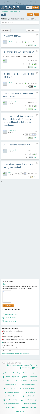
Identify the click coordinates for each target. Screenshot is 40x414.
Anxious (16, 376)
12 (30, 173)
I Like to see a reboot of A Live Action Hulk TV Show (18, 95)
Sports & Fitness (11, 407)
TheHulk (10, 41)
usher (9, 172)
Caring (7, 380)
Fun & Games (10, 388)
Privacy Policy (26, 368)
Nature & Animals (30, 403)
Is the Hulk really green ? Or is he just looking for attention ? (18, 165)
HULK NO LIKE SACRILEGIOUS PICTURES (17, 56)
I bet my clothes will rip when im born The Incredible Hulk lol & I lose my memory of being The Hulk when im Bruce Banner (18, 120)
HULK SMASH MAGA (12, 36)
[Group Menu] (36, 14)
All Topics (21, 411)
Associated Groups (11, 314)
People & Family (11, 384)
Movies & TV (17, 11)
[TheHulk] (5, 42)
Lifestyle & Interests (12, 392)
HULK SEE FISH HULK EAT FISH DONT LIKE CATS (19, 75)
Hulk (3, 14)
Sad (15, 380)
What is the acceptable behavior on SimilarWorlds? (16, 353)
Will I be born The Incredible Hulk (16, 145)
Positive (7, 373)
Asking (24, 380)
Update (34, 380)
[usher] (5, 174)
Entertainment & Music (7, 11)
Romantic (34, 376)
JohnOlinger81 (12, 102)
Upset (25, 376)
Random (7, 376)
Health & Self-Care (30, 407)
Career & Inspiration (29, 384)
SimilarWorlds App (14, 365)
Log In (29, 7)
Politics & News (11, 396)
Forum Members (10, 318)
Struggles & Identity (11, 400)
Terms (36, 368)
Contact (26, 365)
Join (30, 14)
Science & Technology (30, 400)
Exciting (17, 373)
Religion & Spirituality (12, 403)
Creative (27, 373)
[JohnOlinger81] (5, 103)
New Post (9, 305)
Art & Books (31, 392)
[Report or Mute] (37, 34)
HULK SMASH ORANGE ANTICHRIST (18, 52)
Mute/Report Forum (11, 321)
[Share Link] (26, 45)
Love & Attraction (29, 396)
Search (6, 30)
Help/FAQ (35, 365)
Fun (35, 373)
